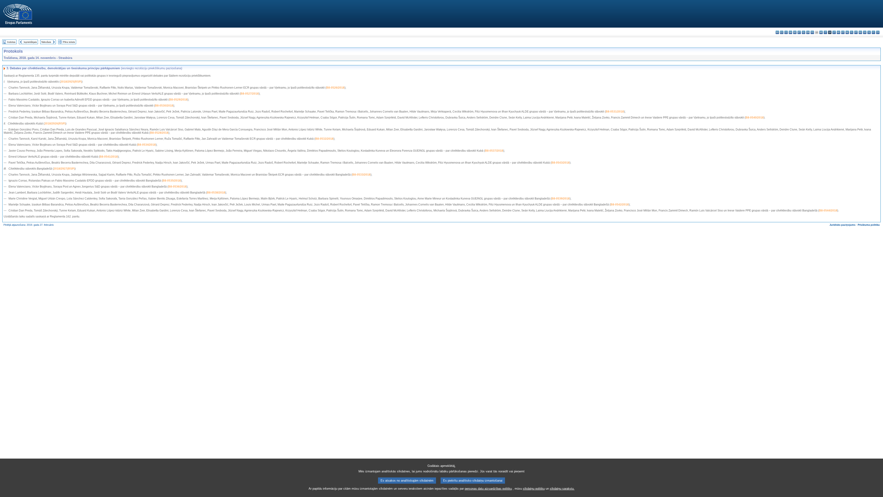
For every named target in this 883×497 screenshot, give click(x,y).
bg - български (777, 32)
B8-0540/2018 (754, 117)
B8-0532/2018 (324, 138)
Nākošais (46, 42)
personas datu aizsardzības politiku (488, 488)
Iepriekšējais (30, 42)
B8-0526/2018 (335, 87)
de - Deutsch (795, 32)
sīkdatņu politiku (534, 488)
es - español (781, 32)
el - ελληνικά (803, 32)
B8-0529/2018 (178, 99)
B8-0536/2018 (177, 186)
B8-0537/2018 (494, 150)
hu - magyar (838, 32)
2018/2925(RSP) (71, 81)
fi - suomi (873, 32)
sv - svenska (878, 32)
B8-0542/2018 (620, 204)
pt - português (856, 32)
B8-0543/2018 (560, 162)
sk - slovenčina (864, 32)
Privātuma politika (869, 224)
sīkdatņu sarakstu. (562, 488)
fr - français (812, 32)
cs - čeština (786, 32)
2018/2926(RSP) (55, 123)
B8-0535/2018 (172, 180)
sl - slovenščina (869, 32)
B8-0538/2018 (216, 192)
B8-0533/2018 (361, 174)
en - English (808, 32)
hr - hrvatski (821, 32)
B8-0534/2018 (147, 144)
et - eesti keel (799, 32)
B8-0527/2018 (250, 93)
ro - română (860, 32)
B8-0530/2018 (164, 105)
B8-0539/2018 (560, 198)
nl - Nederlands (847, 32)
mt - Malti (843, 32)
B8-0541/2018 (109, 156)
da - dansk (790, 32)
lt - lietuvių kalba (834, 32)
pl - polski (851, 32)
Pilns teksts (69, 42)
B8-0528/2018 (159, 132)
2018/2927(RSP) (64, 168)
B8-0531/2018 (615, 111)
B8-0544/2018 (828, 210)
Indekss (11, 42)
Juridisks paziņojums (842, 224)
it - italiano (825, 32)
